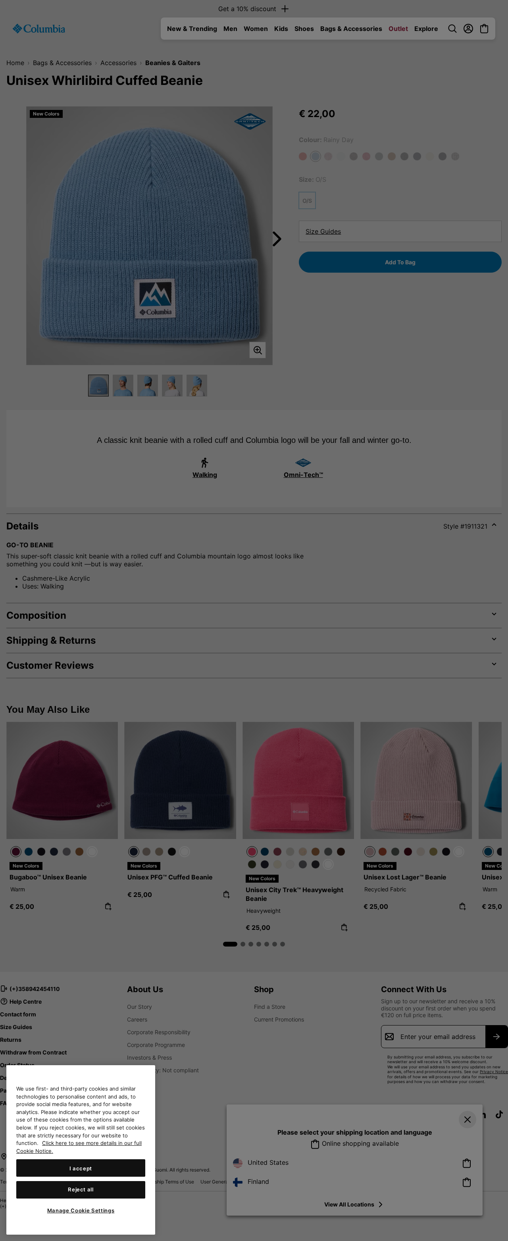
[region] (80, 1150)
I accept (80, 1168)
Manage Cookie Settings (80, 1210)
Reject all (81, 1189)
